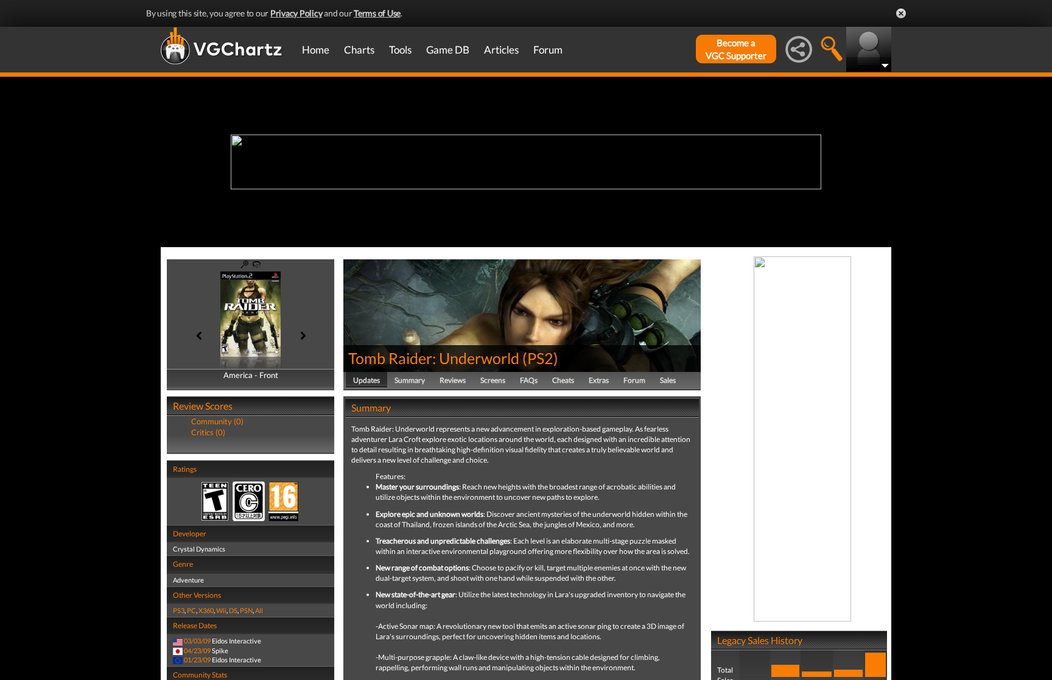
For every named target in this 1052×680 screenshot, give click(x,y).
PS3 (178, 610)
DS (233, 610)
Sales (668, 380)
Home (315, 49)
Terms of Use (377, 13)
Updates (366, 380)
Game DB (447, 49)
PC (191, 610)
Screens (492, 380)
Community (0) (217, 421)
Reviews (453, 380)
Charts (359, 49)
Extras (599, 380)
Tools (400, 49)
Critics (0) (208, 432)
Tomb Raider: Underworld (433, 358)
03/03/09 (197, 641)
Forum (548, 49)
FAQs (529, 380)
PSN (246, 610)
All (259, 610)
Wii (221, 610)
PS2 (540, 358)
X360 (206, 610)
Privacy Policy (296, 13)
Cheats (563, 380)
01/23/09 (197, 660)
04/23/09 (197, 650)
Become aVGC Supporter (736, 49)
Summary (409, 380)
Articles (501, 49)
